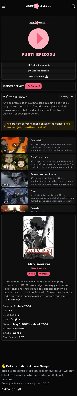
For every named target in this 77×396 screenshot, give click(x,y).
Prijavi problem (36, 76)
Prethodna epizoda (40, 65)
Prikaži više (14, 299)
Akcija (31, 273)
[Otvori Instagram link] (13, 389)
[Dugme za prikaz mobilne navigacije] (3, 6)
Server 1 (35, 86)
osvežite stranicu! (34, 127)
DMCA (5, 389)
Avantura (44, 273)
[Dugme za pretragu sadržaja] (73, 6)
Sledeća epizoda (40, 70)
